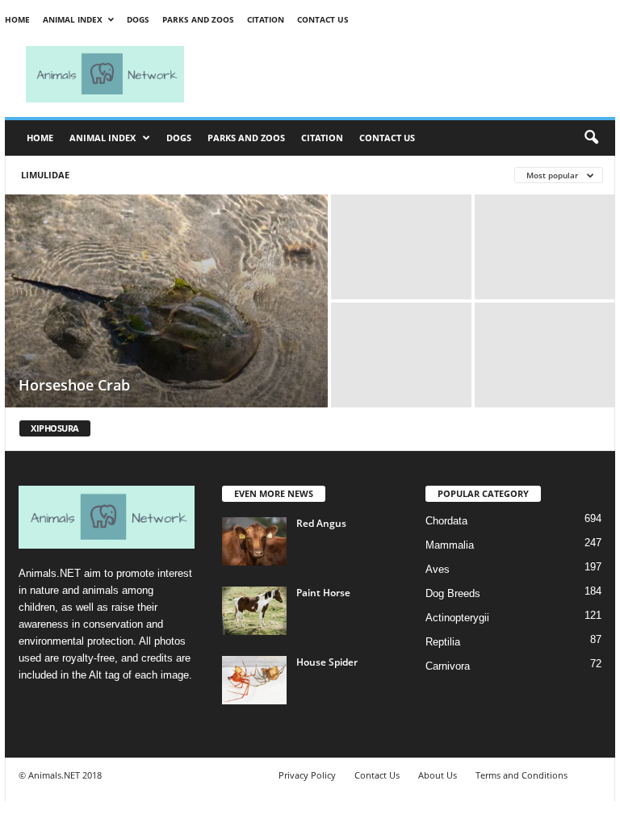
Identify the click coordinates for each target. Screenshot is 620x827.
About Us (437, 775)
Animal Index (73, 19)
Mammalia (449, 545)
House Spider (327, 662)
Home (17, 19)
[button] (591, 138)
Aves (437, 569)
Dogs (138, 19)
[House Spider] (254, 680)
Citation (265, 19)
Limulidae (45, 175)
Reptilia (442, 642)
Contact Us (323, 19)
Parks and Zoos (198, 19)
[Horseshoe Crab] (166, 302)
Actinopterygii (457, 618)
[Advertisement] (410, 74)
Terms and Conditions (521, 775)
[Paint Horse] (254, 611)
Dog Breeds (452, 593)
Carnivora (447, 666)
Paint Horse (323, 592)
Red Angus (321, 523)
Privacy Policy (307, 775)
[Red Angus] (254, 541)
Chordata (446, 521)
